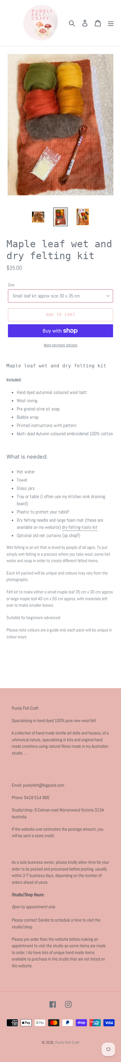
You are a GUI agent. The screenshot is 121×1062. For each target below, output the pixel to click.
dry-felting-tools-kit (80, 527)
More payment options (60, 345)
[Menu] (110, 23)
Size (11, 284)
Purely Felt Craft (67, 1042)
